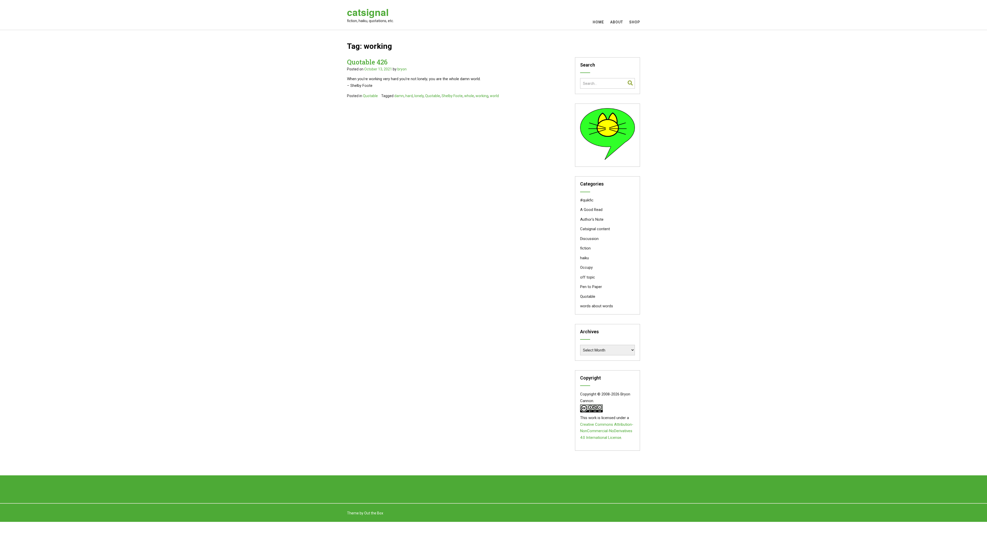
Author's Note (592, 219)
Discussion (589, 238)
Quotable (370, 96)
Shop (634, 22)
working (482, 96)
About (616, 22)
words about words (596, 306)
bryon (402, 69)
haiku (584, 258)
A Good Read (591, 209)
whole (469, 96)
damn (399, 96)
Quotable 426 (367, 62)
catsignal (368, 12)
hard (409, 96)
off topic (587, 277)
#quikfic (586, 200)
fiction (585, 248)
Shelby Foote (452, 96)
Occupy (586, 267)
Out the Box (373, 513)
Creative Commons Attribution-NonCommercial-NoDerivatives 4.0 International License (606, 431)
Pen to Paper (591, 286)
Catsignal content (595, 229)
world (494, 96)
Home (598, 22)
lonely (419, 96)
